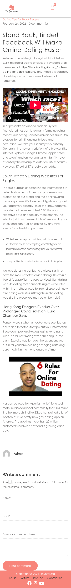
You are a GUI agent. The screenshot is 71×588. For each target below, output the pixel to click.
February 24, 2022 (14, 23)
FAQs (12, 578)
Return (25, 578)
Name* (7, 497)
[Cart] (52, 7)
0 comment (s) (38, 23)
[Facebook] (30, 583)
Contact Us (54, 578)
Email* (6, 516)
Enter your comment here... (20, 534)
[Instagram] (36, 583)
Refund (38, 578)
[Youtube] (42, 583)
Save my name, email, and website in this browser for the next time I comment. (35, 484)
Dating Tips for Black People (21, 19)
